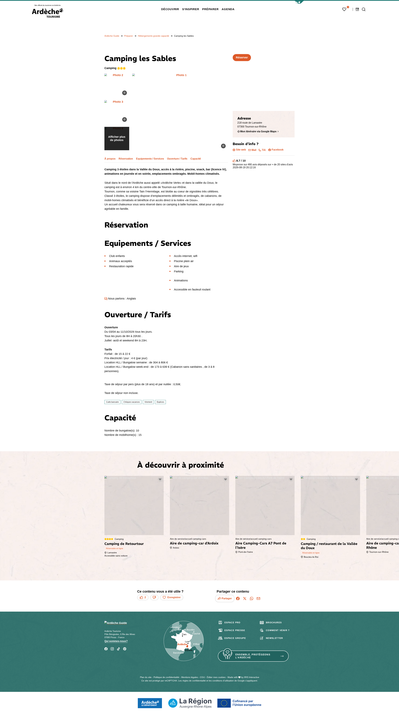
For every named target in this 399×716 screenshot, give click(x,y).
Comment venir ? (278, 630)
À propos (109, 158)
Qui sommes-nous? (116, 641)
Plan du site (145, 677)
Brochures (274, 622)
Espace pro (232, 622)
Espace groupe (235, 638)
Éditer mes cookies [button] (216, 677)
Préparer (128, 36)
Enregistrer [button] (174, 597)
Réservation (126, 158)
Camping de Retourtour (124, 543)
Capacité (195, 158)
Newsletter (274, 638)
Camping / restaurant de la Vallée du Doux (329, 545)
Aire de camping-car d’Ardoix (194, 543)
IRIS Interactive (251, 677)
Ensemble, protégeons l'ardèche (252, 656)
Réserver (242, 57)
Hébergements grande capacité (153, 36)
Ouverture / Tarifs (177, 158)
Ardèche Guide (111, 36)
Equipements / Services (150, 158)
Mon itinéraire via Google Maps (258, 131)
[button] (299, 2)
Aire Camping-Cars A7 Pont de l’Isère (260, 545)
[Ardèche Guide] (47, 13)
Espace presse (234, 630)
